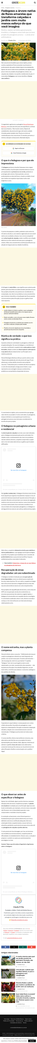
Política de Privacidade (8, 1021)
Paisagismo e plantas (9, 7)
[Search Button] (35, 2)
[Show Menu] (2, 2)
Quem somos (28, 1019)
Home (2, 7)
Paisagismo (18, 7)
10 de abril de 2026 (22, 979)
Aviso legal (6, 1019)
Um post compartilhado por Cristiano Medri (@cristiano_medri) (20, 489)
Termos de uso (19, 1021)
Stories (25, 1022)
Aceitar (32, 1041)
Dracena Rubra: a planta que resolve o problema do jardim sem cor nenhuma (25, 984)
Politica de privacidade (21, 1041)
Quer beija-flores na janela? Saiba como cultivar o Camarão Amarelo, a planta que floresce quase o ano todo (25, 998)
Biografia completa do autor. (19, 920)
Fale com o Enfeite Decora (17, 1019)
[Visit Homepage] (18, 2)
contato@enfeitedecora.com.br (14, 938)
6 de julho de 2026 (22, 966)
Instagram (10, 930)
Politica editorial (28, 1021)
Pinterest (7, 932)
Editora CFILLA (18, 1035)
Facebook (16, 930)
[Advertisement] (18, 100)
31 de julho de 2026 (22, 990)
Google (13, 932)
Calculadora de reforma (16, 1022)
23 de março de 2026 (24, 40)
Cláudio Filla (12, 40)
